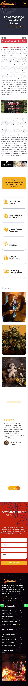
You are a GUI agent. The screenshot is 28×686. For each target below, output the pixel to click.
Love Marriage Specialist (9, 642)
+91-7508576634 (15, 474)
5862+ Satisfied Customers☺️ (11, 624)
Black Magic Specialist (9, 637)
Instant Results (6, 610)
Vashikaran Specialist (8, 634)
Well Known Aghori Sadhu (9, 621)
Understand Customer (9, 619)
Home (4, 26)
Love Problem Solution (9, 639)
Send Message (14, 563)
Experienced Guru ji (8, 616)
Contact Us (13, 488)
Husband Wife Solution (9, 645)
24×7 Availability (7, 613)
